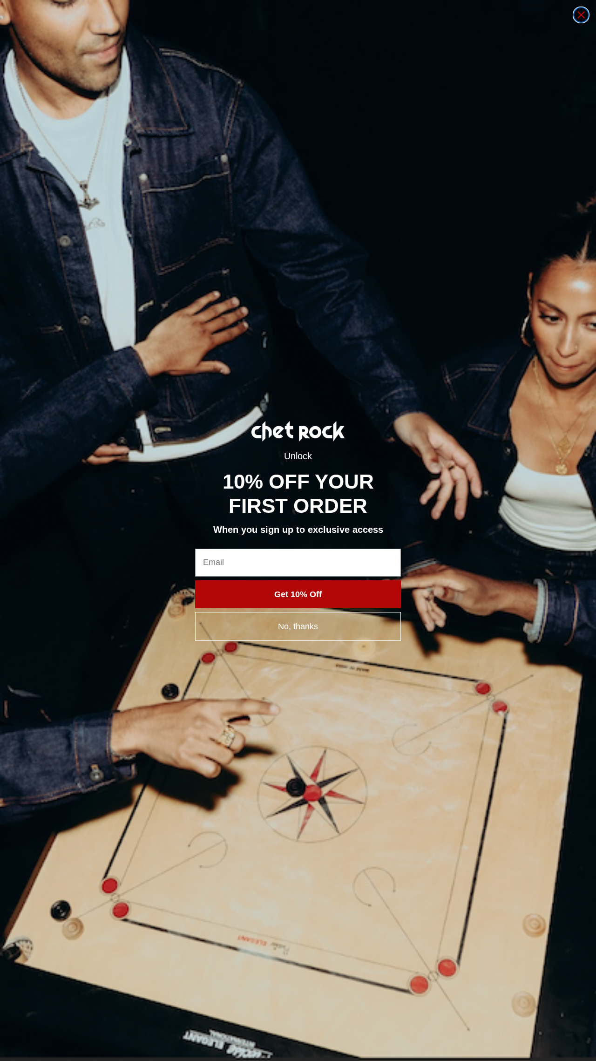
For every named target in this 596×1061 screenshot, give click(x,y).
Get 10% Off (298, 594)
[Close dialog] (581, 14)
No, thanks (298, 626)
